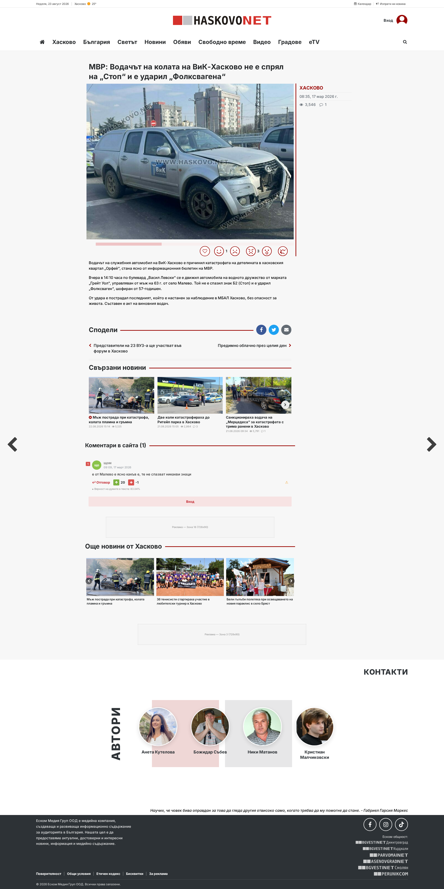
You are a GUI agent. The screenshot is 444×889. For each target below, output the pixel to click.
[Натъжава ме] (284, 251)
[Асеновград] (385, 861)
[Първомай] (389, 855)
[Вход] (402, 20)
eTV (314, 42)
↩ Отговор (101, 482)
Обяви (182, 42)
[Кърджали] (385, 849)
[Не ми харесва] (237, 251)
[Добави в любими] (205, 251)
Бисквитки (134, 874)
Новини (155, 42)
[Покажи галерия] (288, 97)
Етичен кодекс (108, 874)
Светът (127, 42)
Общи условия (79, 874)
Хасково (64, 42)
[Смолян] (383, 867)
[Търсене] (403, 42)
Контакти (386, 672)
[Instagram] (385, 824)
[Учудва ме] (268, 251)
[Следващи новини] (285, 405)
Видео (262, 42)
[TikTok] (401, 824)
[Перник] (391, 874)
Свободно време (222, 42)
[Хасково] (222, 20)
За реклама (158, 874)
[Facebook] (370, 824)
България (96, 42)
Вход (388, 20)
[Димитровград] (382, 842)
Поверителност (48, 874)
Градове (290, 42)
